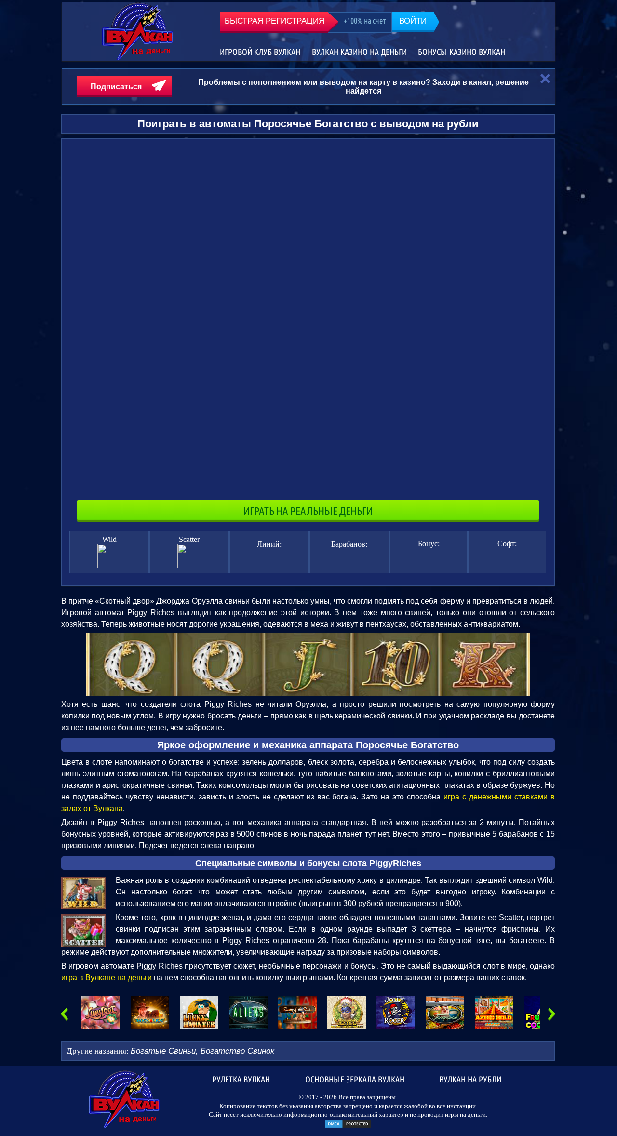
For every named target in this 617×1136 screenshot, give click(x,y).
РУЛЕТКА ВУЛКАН (241, 1078)
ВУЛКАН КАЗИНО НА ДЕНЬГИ (359, 51)
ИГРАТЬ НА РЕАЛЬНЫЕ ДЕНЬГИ (308, 511)
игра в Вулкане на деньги (106, 978)
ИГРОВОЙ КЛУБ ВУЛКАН (260, 51)
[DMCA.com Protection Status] (348, 1126)
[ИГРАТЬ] (100, 1012)
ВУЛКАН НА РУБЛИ (470, 1078)
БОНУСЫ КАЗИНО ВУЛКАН (461, 51)
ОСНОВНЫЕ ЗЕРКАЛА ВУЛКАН (354, 1078)
